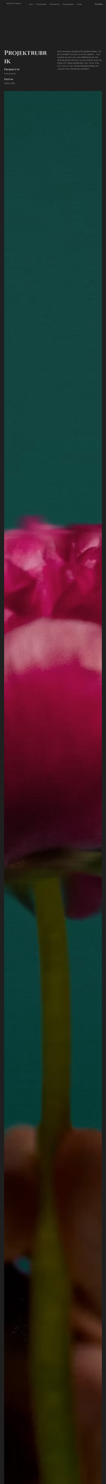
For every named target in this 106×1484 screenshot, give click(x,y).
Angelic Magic (13, 3)
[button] (95, 4)
